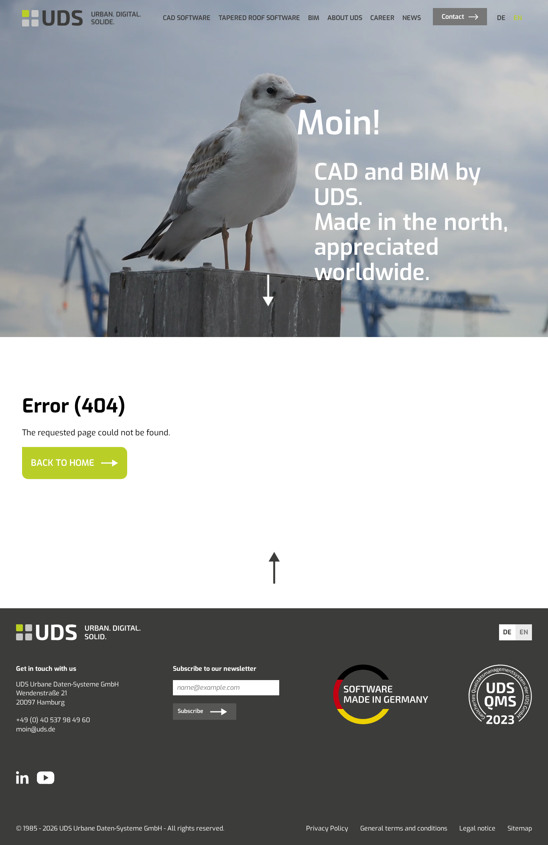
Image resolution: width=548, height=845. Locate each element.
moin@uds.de (35, 729)
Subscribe (190, 711)
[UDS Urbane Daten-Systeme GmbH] (82, 18)
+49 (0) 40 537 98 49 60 (53, 720)
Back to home (62, 463)
